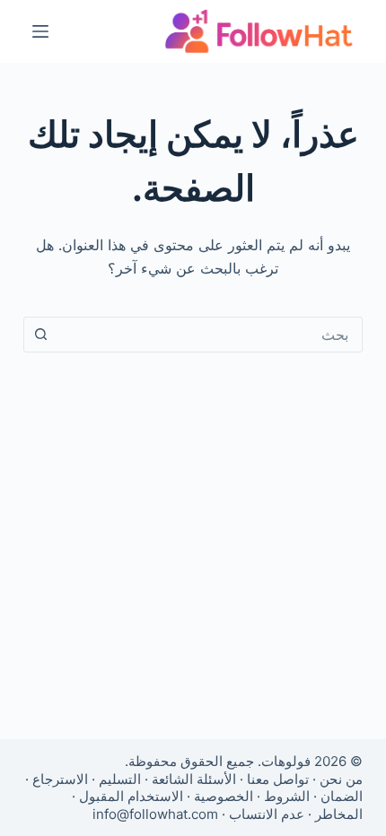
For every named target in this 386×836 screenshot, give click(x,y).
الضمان (341, 796)
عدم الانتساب (266, 814)
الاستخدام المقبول (131, 796)
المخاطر (339, 814)
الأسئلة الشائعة (194, 779)
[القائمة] (40, 31)
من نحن (341, 779)
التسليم (120, 779)
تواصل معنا (278, 779)
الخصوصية (223, 796)
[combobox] (210, 335)
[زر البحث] (41, 335)
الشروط (287, 796)
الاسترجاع (60, 779)
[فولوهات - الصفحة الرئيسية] (259, 31)
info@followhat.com (155, 814)
